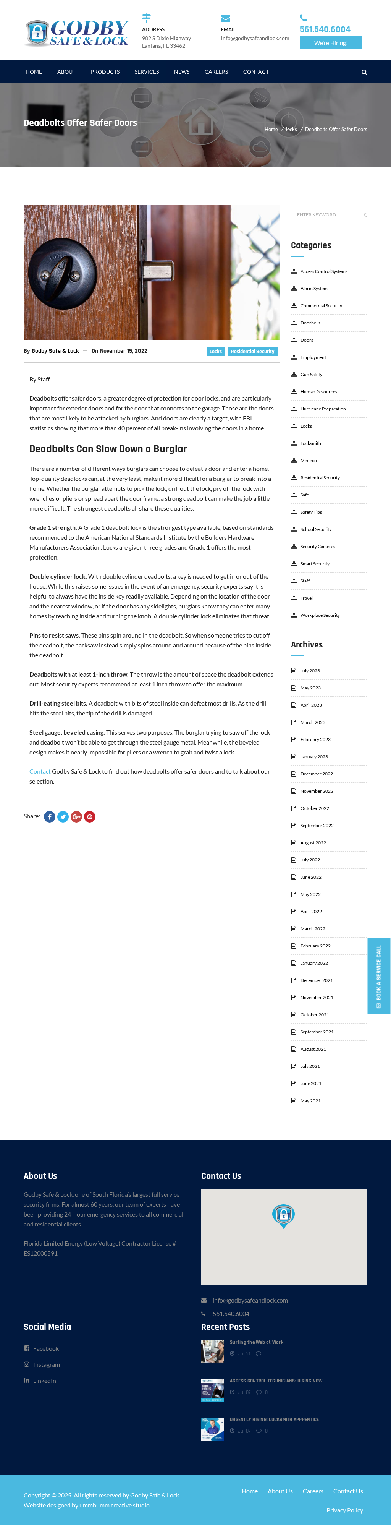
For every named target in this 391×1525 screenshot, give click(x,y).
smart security (315, 563)
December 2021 (317, 980)
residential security (253, 351)
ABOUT (66, 71)
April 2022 (311, 911)
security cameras (318, 546)
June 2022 (311, 877)
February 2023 (316, 739)
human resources (319, 391)
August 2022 (313, 842)
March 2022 (313, 928)
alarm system (314, 288)
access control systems (324, 271)
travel (307, 598)
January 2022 (314, 963)
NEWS (181, 71)
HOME (34, 71)
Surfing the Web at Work (256, 1342)
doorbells (310, 323)
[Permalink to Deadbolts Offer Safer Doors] (152, 337)
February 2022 (316, 946)
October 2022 (315, 808)
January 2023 (314, 756)
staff (305, 581)
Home (271, 129)
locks (291, 129)
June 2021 (311, 1083)
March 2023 (313, 722)
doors (307, 340)
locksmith (311, 443)
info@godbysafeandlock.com (250, 1300)
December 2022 (317, 774)
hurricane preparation (323, 409)
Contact (40, 771)
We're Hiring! (331, 42)
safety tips (311, 512)
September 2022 (317, 825)
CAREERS (216, 71)
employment (313, 357)
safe (305, 495)
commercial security (321, 305)
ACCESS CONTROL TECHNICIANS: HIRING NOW (276, 1381)
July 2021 (310, 1066)
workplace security (320, 615)
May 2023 (311, 688)
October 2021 (315, 1014)
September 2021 (317, 1032)
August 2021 (313, 1049)
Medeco (309, 460)
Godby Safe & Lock (55, 351)
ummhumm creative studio (114, 1505)
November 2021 (317, 997)
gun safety (311, 374)
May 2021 (311, 1100)
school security (316, 529)
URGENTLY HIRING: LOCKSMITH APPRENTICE (274, 1419)
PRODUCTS (105, 71)
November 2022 (317, 791)
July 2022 (310, 860)
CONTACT (256, 71)
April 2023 (311, 705)
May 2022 (311, 894)
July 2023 (310, 670)
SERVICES (147, 71)
